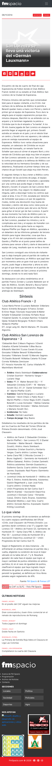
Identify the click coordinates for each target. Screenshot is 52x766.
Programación (8, 677)
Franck (46, 15)
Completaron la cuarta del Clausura (19, 651)
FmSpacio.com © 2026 (20, 760)
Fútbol (14, 637)
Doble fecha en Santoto (13, 631)
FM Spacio (32, 581)
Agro (14, 610)
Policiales (29, 697)
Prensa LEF (45, 581)
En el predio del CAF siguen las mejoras (21, 604)
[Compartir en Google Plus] (16, 73)
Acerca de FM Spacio (11, 674)
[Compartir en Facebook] (4, 73)
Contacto (6, 682)
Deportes (37, 15)
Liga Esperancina (15, 648)
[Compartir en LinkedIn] (22, 74)
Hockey (12, 601)
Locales (6, 691)
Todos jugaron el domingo (14, 623)
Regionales (6, 610)
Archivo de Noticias (10, 679)
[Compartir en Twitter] (10, 73)
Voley (11, 629)
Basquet (12, 621)
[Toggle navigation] (46, 3)
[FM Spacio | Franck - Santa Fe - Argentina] (11, 3)
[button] (5, 586)
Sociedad (7, 697)
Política (28, 691)
